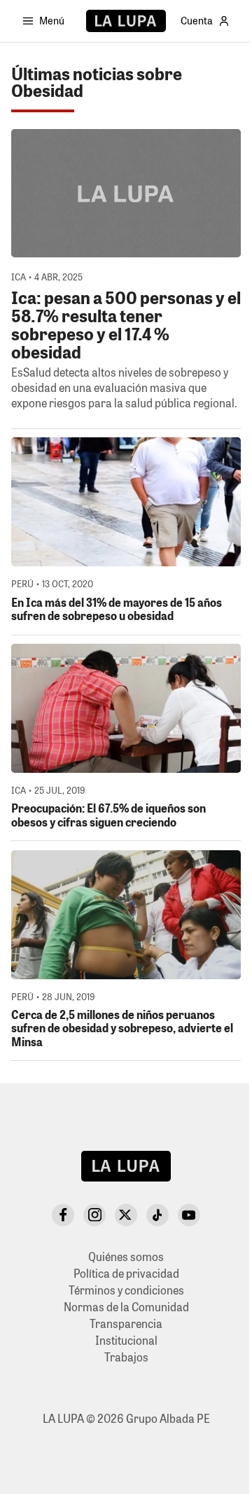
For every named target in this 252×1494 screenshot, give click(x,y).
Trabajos (126, 1357)
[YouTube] (189, 1215)
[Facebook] (63, 1215)
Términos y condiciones (126, 1290)
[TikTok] (157, 1215)
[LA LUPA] (125, 21)
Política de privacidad (126, 1273)
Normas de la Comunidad (126, 1306)
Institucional (126, 1340)
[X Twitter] (126, 1215)
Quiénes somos (126, 1256)
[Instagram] (94, 1215)
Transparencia (126, 1323)
